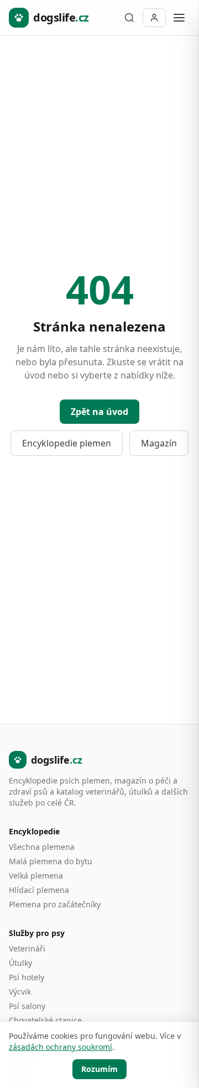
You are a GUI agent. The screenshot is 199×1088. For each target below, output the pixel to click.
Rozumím (99, 1069)
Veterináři (27, 948)
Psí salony (27, 1006)
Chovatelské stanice (45, 1020)
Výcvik (20, 991)
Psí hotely (26, 977)
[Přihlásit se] (154, 17)
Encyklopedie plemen (66, 443)
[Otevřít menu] (179, 18)
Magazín (159, 443)
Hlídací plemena (39, 890)
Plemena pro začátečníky (55, 904)
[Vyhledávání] (129, 18)
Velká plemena (36, 875)
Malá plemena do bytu (50, 861)
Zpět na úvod (99, 412)
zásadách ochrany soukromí (60, 1047)
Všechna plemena (42, 847)
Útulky (20, 963)
